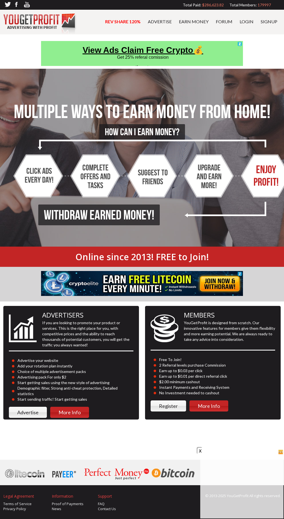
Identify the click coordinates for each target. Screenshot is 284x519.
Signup (269, 21)
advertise (160, 21)
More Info (70, 412)
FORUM (224, 21)
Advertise (28, 412)
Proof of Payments (67, 503)
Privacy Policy (14, 508)
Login (246, 21)
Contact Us (107, 508)
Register (168, 406)
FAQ (101, 503)
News (56, 508)
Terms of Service (17, 503)
